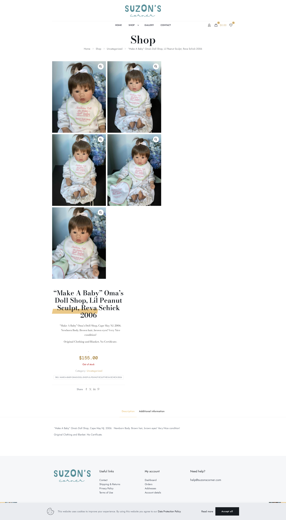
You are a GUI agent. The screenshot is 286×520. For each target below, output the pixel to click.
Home (87, 49)
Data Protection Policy (169, 511)
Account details (153, 492)
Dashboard (151, 480)
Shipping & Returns (109, 484)
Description (128, 411)
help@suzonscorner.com (205, 480)
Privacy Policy (106, 488)
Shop (98, 49)
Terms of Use (106, 492)
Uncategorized (114, 49)
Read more (207, 511)
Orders (148, 484)
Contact (103, 480)
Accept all (227, 511)
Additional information (151, 411)
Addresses (150, 488)
